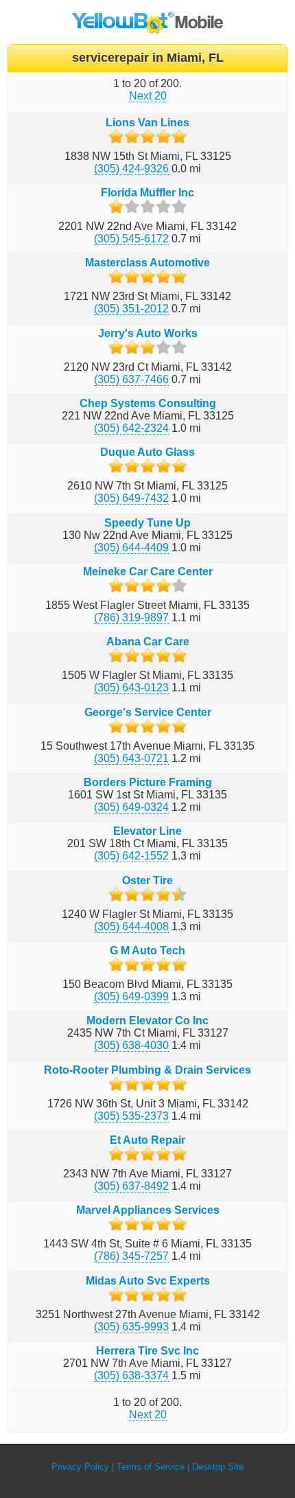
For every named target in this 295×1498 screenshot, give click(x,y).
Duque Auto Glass (147, 452)
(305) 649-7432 (131, 498)
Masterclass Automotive (147, 262)
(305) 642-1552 (131, 856)
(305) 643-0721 (131, 758)
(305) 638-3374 (131, 1375)
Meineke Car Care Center (148, 571)
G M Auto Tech (147, 950)
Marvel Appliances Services (148, 1210)
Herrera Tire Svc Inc (147, 1351)
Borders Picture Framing (148, 782)
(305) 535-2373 (131, 1116)
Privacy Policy (80, 1467)
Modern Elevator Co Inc (147, 1020)
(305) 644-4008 (131, 926)
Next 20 (148, 96)
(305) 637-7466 (131, 379)
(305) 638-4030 (131, 1045)
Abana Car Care (147, 641)
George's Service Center (147, 712)
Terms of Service (151, 1467)
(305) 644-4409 (131, 547)
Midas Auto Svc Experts (148, 1281)
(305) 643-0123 (131, 687)
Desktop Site (218, 1467)
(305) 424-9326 (131, 168)
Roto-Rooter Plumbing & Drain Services (147, 1070)
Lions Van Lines (147, 122)
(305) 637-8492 (131, 1186)
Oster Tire (147, 880)
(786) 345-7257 (131, 1256)
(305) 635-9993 (131, 1327)
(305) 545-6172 (131, 238)
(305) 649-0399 (131, 996)
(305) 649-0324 (131, 807)
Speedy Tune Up (147, 523)
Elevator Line (147, 831)
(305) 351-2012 (131, 308)
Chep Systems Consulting (148, 403)
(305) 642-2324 (131, 428)
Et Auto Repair (147, 1140)
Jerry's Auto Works (148, 333)
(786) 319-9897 (131, 617)
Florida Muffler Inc (147, 192)
